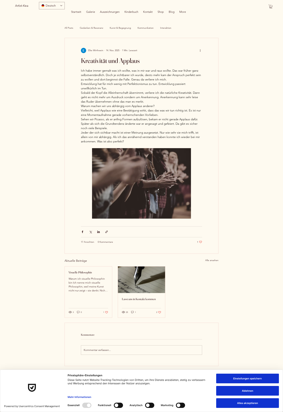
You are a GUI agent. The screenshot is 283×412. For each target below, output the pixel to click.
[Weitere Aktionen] (200, 50)
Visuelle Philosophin (80, 272)
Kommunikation (146, 27)
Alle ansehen (211, 260)
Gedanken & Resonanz (91, 27)
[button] (271, 7)
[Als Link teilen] (106, 231)
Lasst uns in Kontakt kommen (139, 299)
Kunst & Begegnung (120, 27)
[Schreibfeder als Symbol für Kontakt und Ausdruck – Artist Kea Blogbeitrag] (141, 279)
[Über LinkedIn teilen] (98, 231)
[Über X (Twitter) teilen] (90, 231)
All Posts (69, 27)
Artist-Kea (21, 6)
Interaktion (165, 27)
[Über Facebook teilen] (82, 231)
